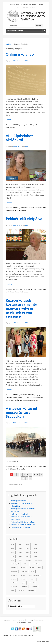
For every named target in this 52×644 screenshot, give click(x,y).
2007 (27, 545)
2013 (12, 552)
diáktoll (25, 564)
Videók (35, 208)
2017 (12, 556)
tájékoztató (14, 586)
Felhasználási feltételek (25, 622)
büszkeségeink (15, 564)
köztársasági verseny (36, 397)
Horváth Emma (14, 292)
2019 (27, 556)
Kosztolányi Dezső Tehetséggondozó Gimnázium (20, 635)
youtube (12, 127)
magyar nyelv (10, 400)
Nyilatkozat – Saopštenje (19, 514)
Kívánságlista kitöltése (19, 501)
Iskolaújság (14, 571)
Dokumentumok (40, 620)
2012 (35, 548)
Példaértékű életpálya (24, 219)
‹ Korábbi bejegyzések (15, 484)
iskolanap (41, 125)
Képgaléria (9, 397)
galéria (32, 567)
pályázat (23, 579)
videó (7, 127)
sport (23, 583)
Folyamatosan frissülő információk (23, 525)
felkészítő (13, 567)
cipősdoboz (9, 210)
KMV (32, 571)
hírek (35, 125)
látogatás (13, 579)
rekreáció (32, 579)
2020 (35, 556)
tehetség (32, 583)
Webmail (40, 4)
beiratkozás (38, 560)
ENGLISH (32, 7)
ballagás (28, 560)
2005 (12, 545)
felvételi (23, 567)
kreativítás (14, 575)
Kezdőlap (8, 44)
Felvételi (14, 620)
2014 (20, 552)
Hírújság (22, 125)
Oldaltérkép (24, 4)
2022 (20, 560)
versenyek (25, 400)
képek (23, 575)
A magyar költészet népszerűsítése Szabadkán (21, 413)
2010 (20, 548)
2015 (27, 552)
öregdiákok (31, 590)
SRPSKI (19, 7)
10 (41, 475)
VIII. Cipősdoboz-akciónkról (20, 138)
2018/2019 (16, 208)
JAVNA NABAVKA (14, 4)
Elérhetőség (32, 4)
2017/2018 (16, 289)
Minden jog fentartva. (43, 641)
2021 (31, 125)
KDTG (26, 61)
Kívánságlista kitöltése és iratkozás (23, 522)
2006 (20, 545)
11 (23, 478)
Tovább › (9, 120)
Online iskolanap (20, 55)
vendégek (24, 586)
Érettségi (21, 620)
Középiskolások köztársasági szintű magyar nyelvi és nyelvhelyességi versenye (21, 309)
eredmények (35, 564)
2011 (27, 548)
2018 (44, 208)
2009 (12, 548)
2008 (35, 545)
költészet (12, 469)
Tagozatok (7, 620)
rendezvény (18, 400)
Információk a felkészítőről (20, 527)
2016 (35, 552)
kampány (24, 571)
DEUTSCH (26, 7)
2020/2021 (16, 125)
